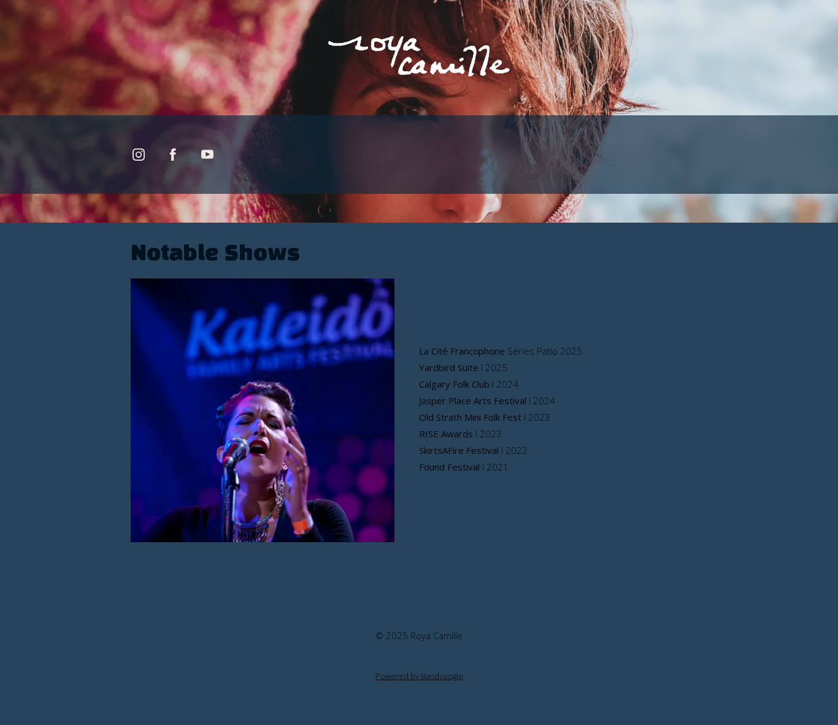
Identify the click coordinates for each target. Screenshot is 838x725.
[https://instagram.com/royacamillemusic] (139, 154)
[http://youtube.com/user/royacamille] (207, 154)
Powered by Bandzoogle (419, 676)
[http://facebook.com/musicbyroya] (173, 154)
